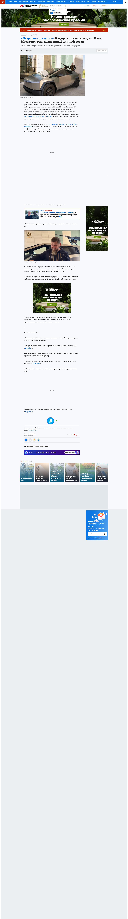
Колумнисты (102, 2)
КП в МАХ (70, 30)
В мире (57, 2)
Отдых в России (89, 30)
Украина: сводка (62, 30)
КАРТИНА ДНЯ (30, 446)
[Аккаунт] (125, 2)
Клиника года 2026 (31, 30)
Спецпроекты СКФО (79, 30)
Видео (15, 2)
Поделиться (102, 50)
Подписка (104, 6)
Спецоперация (23, 2)
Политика (33, 2)
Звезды (63, 2)
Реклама (95, 6)
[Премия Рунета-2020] (42, 6)
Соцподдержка (80, 2)
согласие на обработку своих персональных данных (95, 537)
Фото (10, 2)
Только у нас (47, 30)
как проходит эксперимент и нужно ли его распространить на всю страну (58, 215)
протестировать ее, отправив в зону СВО (38, 116)
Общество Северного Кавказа (41, 446)
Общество (41, 2)
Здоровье (71, 2)
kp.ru (77, 435)
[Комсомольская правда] (28, 5)
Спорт (94, 2)
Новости (40, 30)
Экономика (50, 2)
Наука (89, 2)
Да (51, 12)
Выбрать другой (57, 12)
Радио (88, 6)
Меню (2, 2)
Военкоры (54, 30)
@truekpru (33, 430)
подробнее (28, 348)
